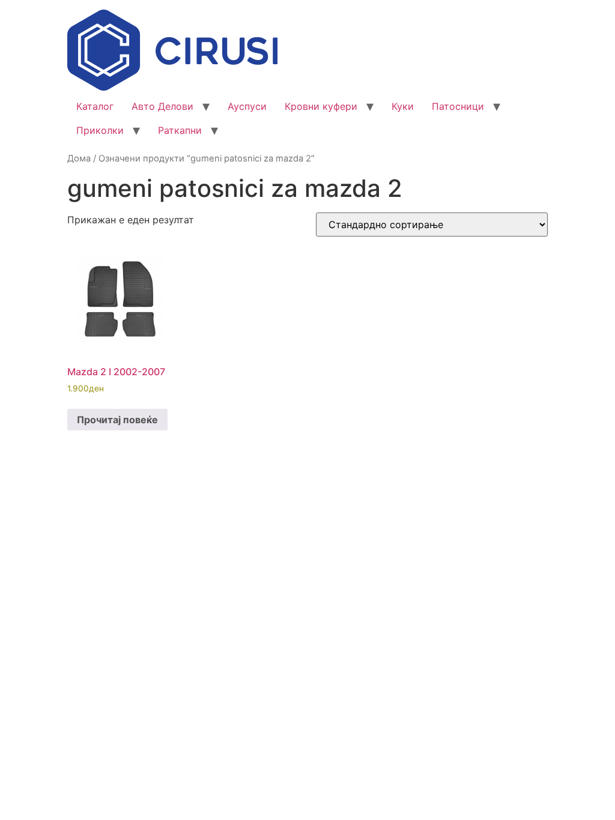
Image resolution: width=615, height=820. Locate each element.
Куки (403, 106)
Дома (79, 158)
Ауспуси (247, 106)
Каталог (95, 106)
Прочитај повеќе (117, 420)
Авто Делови (162, 106)
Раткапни (180, 130)
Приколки (100, 130)
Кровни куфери (321, 106)
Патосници (458, 106)
